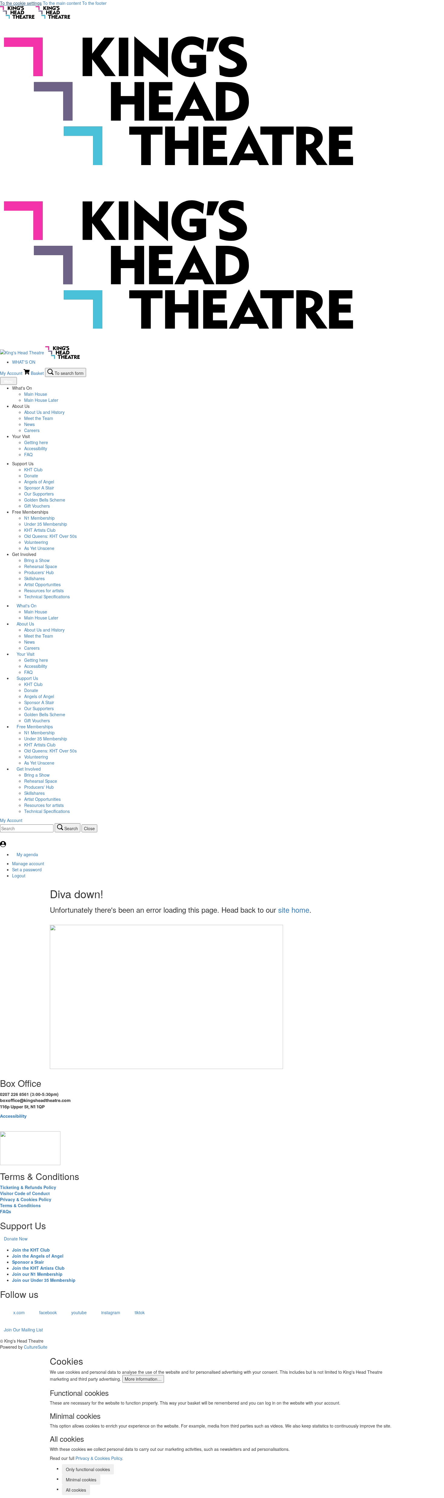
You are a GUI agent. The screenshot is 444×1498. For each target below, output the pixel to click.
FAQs (5, 1211)
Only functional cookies (88, 1469)
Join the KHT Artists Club (38, 1268)
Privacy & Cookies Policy (25, 1199)
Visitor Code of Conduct (25, 1193)
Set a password (27, 869)
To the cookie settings (21, 3)
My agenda (26, 854)
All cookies (76, 1490)
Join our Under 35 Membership (44, 1280)
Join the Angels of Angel (37, 1256)
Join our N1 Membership (37, 1274)
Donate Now (15, 1239)
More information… (143, 1379)
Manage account (28, 863)
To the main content (62, 3)
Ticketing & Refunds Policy (28, 1187)
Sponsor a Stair (28, 1262)
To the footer (94, 3)
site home (293, 909)
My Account (12, 373)
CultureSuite (35, 1347)
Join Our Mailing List (23, 1330)
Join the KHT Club (31, 1250)
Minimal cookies (81, 1480)
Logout (18, 875)
